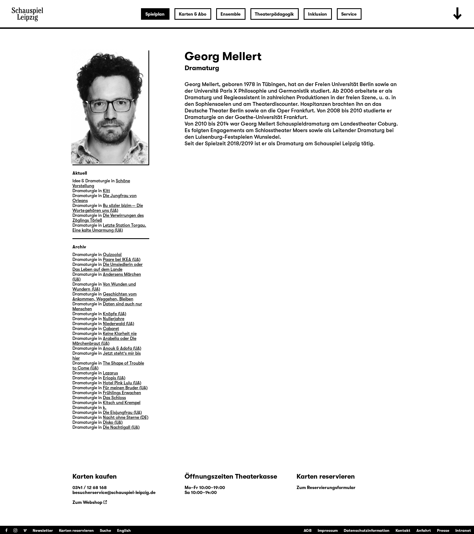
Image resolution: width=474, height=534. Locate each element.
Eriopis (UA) (114, 378)
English (124, 530)
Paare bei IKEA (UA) (121, 259)
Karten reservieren (76, 530)
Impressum (328, 530)
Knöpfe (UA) (114, 313)
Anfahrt (423, 530)
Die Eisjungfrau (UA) (122, 412)
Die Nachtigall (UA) (121, 427)
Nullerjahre (113, 318)
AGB (308, 530)
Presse (443, 530)
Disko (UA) (113, 422)
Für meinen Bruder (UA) (125, 387)
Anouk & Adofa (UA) (122, 348)
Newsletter (43, 530)
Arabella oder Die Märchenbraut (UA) (104, 341)
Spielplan (155, 14)
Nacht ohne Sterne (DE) (125, 417)
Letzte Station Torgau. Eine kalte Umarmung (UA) (109, 228)
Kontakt (403, 530)
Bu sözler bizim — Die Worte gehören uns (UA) (107, 208)
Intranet (463, 530)
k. (104, 407)
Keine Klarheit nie (120, 333)
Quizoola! (112, 254)
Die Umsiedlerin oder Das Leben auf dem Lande (107, 267)
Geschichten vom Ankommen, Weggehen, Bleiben (104, 297)
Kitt (106, 190)
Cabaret (111, 328)
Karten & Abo (192, 14)
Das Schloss (114, 397)
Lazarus (110, 373)
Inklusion (317, 14)
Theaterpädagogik (274, 14)
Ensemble (231, 14)
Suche (105, 530)
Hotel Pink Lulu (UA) (122, 382)
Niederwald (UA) (118, 323)
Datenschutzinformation (367, 530)
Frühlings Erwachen (122, 392)
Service (349, 14)
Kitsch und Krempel (121, 402)
